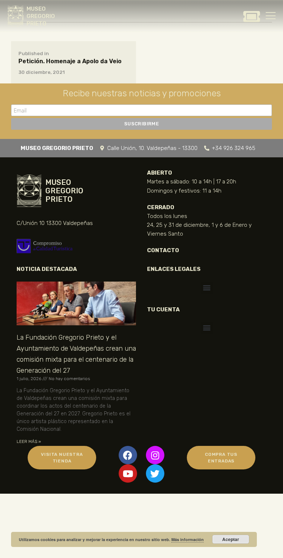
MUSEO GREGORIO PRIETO (41, 16)
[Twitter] (155, 473)
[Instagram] (155, 455)
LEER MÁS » (29, 441)
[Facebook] (128, 455)
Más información (187, 539)
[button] (207, 288)
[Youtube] (128, 473)
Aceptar (230, 539)
